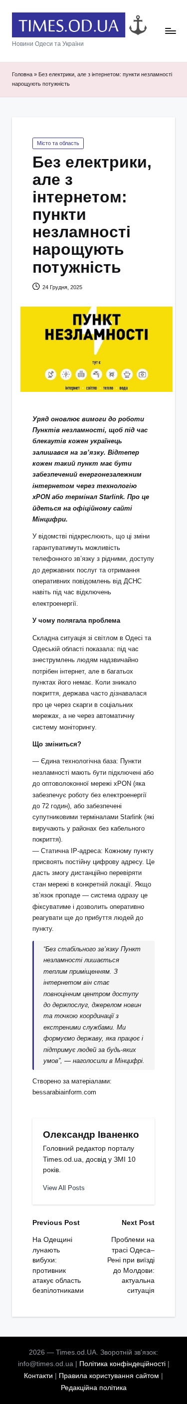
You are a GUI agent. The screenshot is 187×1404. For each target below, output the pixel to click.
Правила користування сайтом (109, 1376)
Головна (22, 74)
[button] (64, 1188)
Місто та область (58, 143)
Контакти (38, 1376)
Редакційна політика (94, 1388)
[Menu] (170, 31)
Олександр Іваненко (91, 1134)
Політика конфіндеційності (122, 1364)
